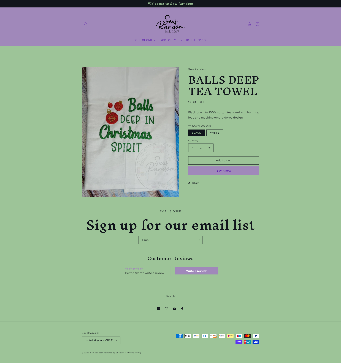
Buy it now (223, 170)
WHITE (214, 132)
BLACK (196, 132)
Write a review (196, 271)
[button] (86, 24)
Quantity (193, 140)
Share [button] (195, 183)
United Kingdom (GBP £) (99, 340)
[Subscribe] (198, 240)
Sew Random (96, 352)
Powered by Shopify (114, 352)
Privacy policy (134, 352)
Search (170, 296)
